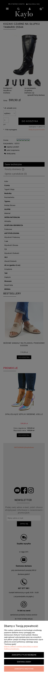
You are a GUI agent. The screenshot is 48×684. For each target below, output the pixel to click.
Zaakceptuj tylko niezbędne (24, 655)
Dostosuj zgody (24, 662)
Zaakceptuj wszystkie (24, 669)
